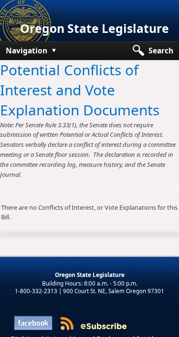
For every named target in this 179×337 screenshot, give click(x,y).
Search (160, 50)
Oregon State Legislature (94, 28)
